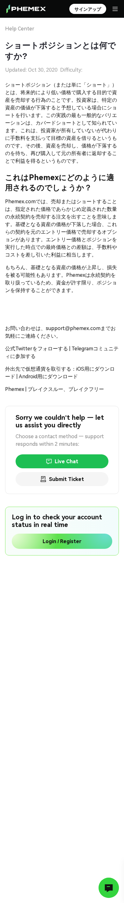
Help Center (19, 28)
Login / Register (62, 541)
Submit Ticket (66, 479)
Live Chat (66, 461)
